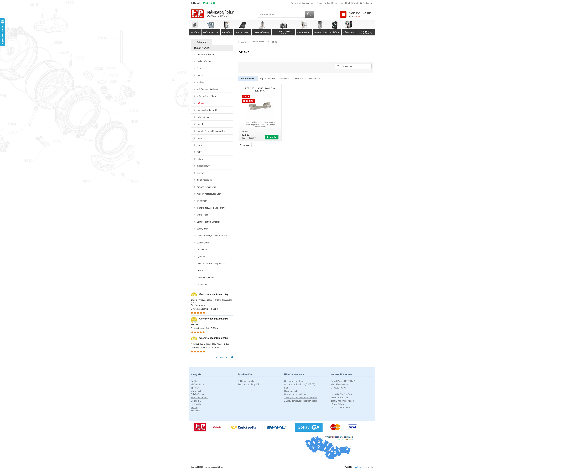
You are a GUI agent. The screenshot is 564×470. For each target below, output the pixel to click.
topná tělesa (202, 214)
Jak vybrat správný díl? (248, 384)
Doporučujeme (247, 78)
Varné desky (196, 390)
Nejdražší (299, 78)
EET (286, 387)
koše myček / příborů (206, 96)
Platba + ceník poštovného (303, 2)
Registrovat (367, 2)
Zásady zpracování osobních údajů (300, 400)
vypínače (201, 256)
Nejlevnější (285, 78)
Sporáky (195, 387)
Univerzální (196, 404)
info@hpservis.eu (342, 400)
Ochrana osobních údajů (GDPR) (299, 384)
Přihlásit (354, 2)
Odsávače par (197, 394)
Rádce (327, 2)
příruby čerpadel (204, 179)
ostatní (200, 158)
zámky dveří (202, 228)
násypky (201, 144)
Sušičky (194, 407)
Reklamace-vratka (246, 381)
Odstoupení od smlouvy (295, 394)
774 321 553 (209, 2)
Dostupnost (314, 78)
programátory (203, 165)
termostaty (202, 200)
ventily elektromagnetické (208, 221)
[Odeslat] (309, 14)
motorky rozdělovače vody (209, 193)
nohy (199, 151)
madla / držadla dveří (207, 110)
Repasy (334, 2)
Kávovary (195, 410)
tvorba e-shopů (361, 467)
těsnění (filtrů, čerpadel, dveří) (211, 207)
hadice (200, 75)
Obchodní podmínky (293, 381)
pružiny (200, 172)
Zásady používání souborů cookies (300, 397)
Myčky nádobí (197, 384)
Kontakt (343, 2)
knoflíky (200, 82)
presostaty (202, 249)
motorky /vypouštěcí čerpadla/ (211, 130)
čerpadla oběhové (205, 54)
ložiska (200, 103)
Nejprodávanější (267, 78)
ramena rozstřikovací (206, 186)
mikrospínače (203, 116)
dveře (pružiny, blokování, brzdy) (212, 235)
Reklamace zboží (292, 390)
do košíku (272, 136)
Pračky (194, 381)
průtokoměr (202, 284)
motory (200, 138)
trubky (200, 270)
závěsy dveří (203, 242)
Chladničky (196, 400)
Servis (319, 2)
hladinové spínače (205, 277)
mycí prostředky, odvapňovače (211, 263)
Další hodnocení (222, 357)
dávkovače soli (204, 61)
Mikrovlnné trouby (199, 397)
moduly (200, 124)
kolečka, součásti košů (207, 89)
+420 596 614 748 (341, 394)
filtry (199, 68)
